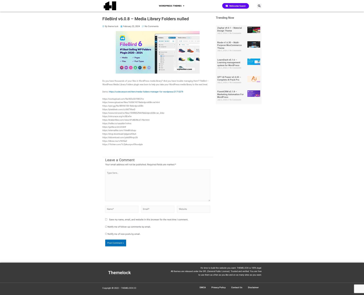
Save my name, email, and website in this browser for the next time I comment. (148, 219)
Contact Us (236, 287)
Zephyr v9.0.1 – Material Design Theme (229, 29)
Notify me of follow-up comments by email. (129, 226)
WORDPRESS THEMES (170, 6)
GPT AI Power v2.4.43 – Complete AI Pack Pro (229, 78)
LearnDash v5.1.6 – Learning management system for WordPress (228, 63)
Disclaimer (253, 287)
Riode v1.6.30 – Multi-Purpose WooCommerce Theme (229, 45)
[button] (259, 6)
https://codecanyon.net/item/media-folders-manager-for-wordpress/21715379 (146, 91)
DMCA (203, 287)
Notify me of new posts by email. (124, 234)
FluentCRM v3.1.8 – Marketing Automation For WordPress (230, 94)
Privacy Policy (218, 287)
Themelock (119, 272)
